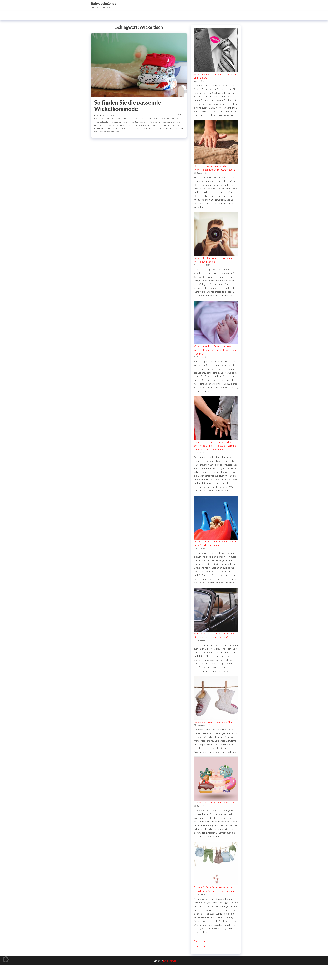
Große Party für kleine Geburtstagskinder (214, 802)
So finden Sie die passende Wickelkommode (127, 105)
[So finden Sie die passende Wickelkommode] (139, 64)
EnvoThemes (169, 960)
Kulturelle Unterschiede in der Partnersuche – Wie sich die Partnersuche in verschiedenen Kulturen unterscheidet (215, 445)
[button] (5, 959)
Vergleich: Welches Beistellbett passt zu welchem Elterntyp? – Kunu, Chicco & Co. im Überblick (215, 350)
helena (113, 115)
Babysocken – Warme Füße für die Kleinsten (215, 721)
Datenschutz (200, 941)
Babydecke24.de (103, 4)
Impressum (199, 946)
